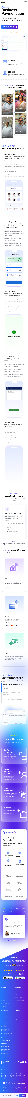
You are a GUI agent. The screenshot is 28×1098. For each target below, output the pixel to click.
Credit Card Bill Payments (6, 989)
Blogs (16, 1019)
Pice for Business (5, 992)
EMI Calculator (4, 1019)
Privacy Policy (4, 1043)
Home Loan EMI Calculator (7, 1022)
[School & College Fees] (12, 541)
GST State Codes (18, 997)
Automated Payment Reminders (5, 999)
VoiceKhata (3, 1006)
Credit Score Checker (19, 1000)
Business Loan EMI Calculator (5, 1026)
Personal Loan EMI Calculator (5, 1030)
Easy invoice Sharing (5, 1003)
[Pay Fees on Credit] (14, 541)
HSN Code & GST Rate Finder (19, 993)
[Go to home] (12, 2)
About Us (17, 1013)
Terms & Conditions (5, 1040)
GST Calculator (4, 1013)
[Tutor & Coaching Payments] (13, 541)
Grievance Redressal (5, 1046)
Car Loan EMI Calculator (6, 1033)
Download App (7, 26)
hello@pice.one (5, 1069)
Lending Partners (18, 1022)
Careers (16, 1016)
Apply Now (22, 1095)
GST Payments (4, 996)
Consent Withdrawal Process (5, 1050)
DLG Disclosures (4, 1053)
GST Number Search (19, 989)
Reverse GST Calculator (6, 1016)
